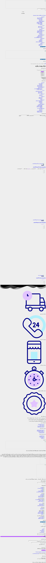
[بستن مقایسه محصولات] (45, 561)
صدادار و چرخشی (39, 32)
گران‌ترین (42, 75)
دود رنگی (42, 93)
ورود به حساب (43, 550)
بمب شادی (40, 33)
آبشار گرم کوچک (39, 18)
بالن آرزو (40, 109)
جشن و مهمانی (40, 35)
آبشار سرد (40, 20)
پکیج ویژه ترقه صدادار (39, 91)
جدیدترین (42, 71)
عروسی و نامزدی (39, 36)
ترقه (43, 25)
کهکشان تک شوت (39, 105)
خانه (45, 63)
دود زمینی (40, 28)
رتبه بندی (42, 73)
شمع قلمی (40, 101)
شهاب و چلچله (40, 23)
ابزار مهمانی (40, 45)
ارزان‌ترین (42, 74)
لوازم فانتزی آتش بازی (40, 30)
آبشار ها (43, 16)
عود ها (41, 39)
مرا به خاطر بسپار (42, 544)
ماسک (41, 43)
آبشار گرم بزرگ (39, 17)
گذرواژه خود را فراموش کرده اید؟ (41, 551)
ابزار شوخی (40, 44)
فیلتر (19, 115)
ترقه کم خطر (40, 27)
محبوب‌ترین (42, 72)
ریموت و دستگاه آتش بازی (38, 37)
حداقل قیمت (44, 115)
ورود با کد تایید (43, 547)
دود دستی (40, 29)
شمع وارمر (40, 102)
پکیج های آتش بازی (41, 34)
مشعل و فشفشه (39, 31)
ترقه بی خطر (40, 26)
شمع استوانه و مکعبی (39, 41)
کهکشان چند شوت (39, 22)
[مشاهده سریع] (43, 227)
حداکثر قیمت (31, 115)
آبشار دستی (40, 19)
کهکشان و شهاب (41, 21)
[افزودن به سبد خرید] (43, 228)
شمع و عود (42, 38)
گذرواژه (43, 542)
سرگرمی (42, 42)
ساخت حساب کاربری (36, 553)
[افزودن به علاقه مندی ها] (43, 170)
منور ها (41, 24)
